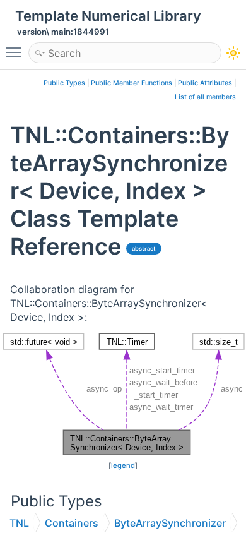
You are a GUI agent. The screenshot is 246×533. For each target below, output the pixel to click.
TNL (19, 523)
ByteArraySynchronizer (170, 523)
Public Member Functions (131, 83)
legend (123, 465)
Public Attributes (205, 83)
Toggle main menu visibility (16, 51)
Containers (71, 523)
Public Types (64, 83)
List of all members (205, 97)
